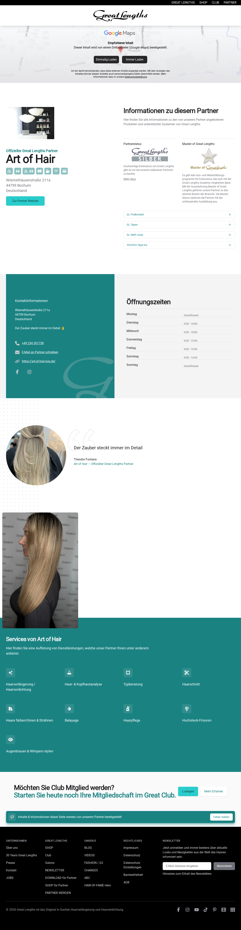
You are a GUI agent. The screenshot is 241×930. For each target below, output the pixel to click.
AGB (126, 882)
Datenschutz (132, 855)
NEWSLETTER (54, 870)
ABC (87, 878)
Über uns (12, 848)
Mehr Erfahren (213, 791)
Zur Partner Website (25, 201)
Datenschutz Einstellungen (132, 865)
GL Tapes (132, 224)
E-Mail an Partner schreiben (40, 352)
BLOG (88, 848)
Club (215, 2)
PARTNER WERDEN (58, 893)
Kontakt (11, 870)
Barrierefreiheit (133, 875)
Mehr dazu (130, 178)
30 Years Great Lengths (21, 855)
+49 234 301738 (33, 343)
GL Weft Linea (135, 234)
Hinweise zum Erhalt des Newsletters (187, 873)
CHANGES (91, 870)
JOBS (10, 878)
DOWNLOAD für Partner (60, 878)
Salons (49, 863)
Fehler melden (221, 817)
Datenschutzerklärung (136, 77)
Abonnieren (224, 866)
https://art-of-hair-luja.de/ (39, 361)
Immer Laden (134, 59)
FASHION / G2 (93, 863)
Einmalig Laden (106, 59)
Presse (10, 863)
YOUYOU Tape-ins (137, 244)
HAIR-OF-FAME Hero (97, 885)
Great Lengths (183, 2)
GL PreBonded (135, 214)
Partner (230, 2)
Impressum (131, 848)
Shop (203, 2)
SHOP (49, 848)
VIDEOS (89, 855)
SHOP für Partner (56, 885)
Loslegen (188, 791)
